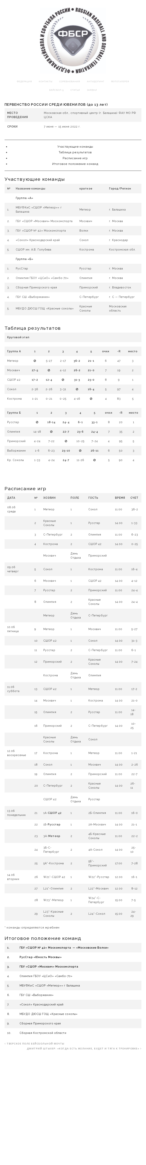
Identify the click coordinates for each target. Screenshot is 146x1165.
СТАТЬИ (75, 90)
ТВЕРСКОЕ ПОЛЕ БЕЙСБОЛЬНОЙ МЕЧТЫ (35, 1043)
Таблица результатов (75, 152)
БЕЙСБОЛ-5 (56, 90)
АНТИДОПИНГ (95, 81)
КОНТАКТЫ (45, 81)
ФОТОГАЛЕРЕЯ (120, 81)
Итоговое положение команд (75, 164)
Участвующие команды (75, 146)
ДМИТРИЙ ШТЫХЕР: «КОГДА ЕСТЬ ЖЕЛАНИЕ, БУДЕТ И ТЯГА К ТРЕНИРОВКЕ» (83, 1048)
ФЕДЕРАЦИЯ (24, 81)
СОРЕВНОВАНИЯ (69, 81)
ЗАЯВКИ (92, 90)
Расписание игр (75, 158)
